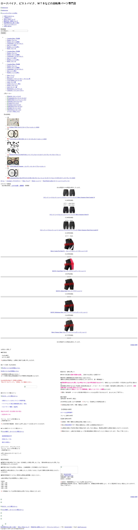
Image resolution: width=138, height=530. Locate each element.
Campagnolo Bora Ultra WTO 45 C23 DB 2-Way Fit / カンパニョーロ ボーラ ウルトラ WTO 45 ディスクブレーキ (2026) (42, 178)
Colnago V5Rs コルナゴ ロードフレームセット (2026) (24, 127)
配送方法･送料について (38, 527)
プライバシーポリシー (10, 24)
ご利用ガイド (8, 17)
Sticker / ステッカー (12, 85)
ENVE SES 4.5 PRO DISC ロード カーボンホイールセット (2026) (28, 139)
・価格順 (21, 185)
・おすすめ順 (14, 185)
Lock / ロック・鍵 (12, 87)
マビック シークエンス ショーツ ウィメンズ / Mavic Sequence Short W (69, 214)
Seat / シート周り (12, 45)
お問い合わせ (8, 26)
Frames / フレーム (12, 40)
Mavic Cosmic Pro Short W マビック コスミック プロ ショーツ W (69, 251)
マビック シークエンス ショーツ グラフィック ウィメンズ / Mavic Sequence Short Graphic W (69, 197)
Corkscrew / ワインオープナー (15, 90)
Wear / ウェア (10, 75)
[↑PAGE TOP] (133, 344)
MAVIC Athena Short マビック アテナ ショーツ (69, 291)
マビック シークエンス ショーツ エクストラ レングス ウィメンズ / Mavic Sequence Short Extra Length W (69, 230)
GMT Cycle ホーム (9, 16)
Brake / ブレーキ (11, 48)
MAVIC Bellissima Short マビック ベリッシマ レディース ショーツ (69, 312)
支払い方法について (9, 19)
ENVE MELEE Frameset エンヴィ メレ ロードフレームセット (28, 166)
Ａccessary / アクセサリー (13, 181)
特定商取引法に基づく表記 (11, 22)
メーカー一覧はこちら (13, 111)
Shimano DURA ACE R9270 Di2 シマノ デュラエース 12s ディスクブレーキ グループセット (35, 154)
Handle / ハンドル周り (13, 47)
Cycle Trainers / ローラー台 (14, 80)
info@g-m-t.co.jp (68, 475)
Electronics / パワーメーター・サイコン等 (18, 78)
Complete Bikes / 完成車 (13, 38)
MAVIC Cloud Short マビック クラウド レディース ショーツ (69, 271)
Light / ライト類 (11, 82)
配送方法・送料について (11, 21)
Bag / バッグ (10, 77)
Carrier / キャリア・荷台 (13, 83)
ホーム (2, 181)
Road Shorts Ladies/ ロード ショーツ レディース (56, 181)
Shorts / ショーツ (36, 181)
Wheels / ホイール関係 (13, 42)
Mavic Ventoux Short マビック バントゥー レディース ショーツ (69, 332)
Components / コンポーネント (15, 43)
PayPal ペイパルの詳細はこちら (10, 371)
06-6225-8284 (67, 474)
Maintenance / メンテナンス (14, 88)
